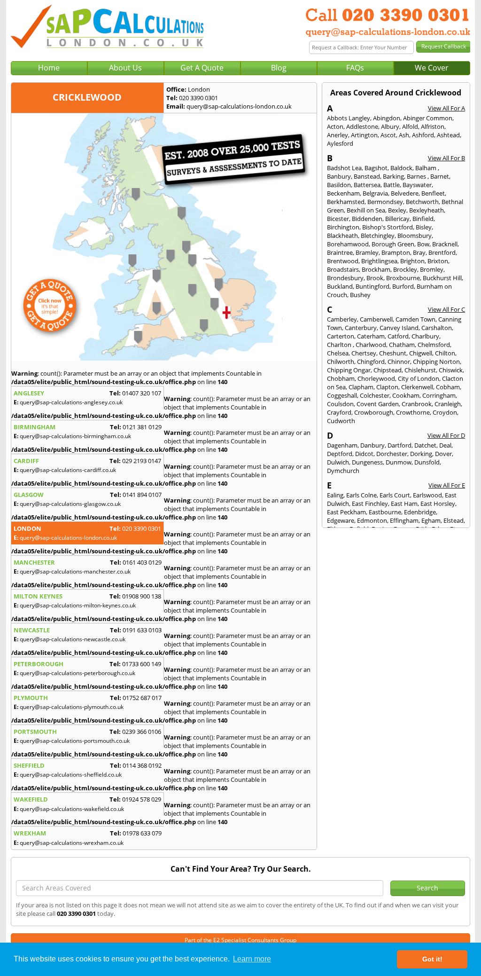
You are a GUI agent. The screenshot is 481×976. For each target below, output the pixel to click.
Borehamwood (348, 244)
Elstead (453, 520)
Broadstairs (343, 269)
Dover (443, 453)
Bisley (424, 227)
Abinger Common (427, 118)
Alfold (410, 126)
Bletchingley (378, 235)
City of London (418, 378)
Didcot (364, 453)
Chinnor (399, 361)
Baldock (401, 168)
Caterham (371, 336)
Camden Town (415, 319)
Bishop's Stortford (387, 227)
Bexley (397, 210)
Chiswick (451, 370)
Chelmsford (434, 344)
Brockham (376, 269)
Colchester (374, 395)
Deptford (339, 453)
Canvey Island (399, 327)
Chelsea (338, 353)
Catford (398, 336)
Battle (391, 185)
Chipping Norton (436, 361)
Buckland (340, 286)
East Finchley (370, 503)
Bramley (367, 252)
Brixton (437, 261)
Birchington (343, 227)
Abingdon (386, 118)
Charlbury (425, 336)
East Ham (404, 503)
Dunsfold (427, 462)
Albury (390, 126)
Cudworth (341, 421)
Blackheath (342, 235)
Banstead (367, 176)
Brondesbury (345, 278)
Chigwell (420, 353)
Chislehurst (420, 370)
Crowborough (373, 412)
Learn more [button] (252, 959)
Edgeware (340, 520)
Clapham (361, 387)
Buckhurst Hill (442, 278)
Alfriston (432, 126)
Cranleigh (447, 404)
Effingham (404, 520)
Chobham (341, 378)
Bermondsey (385, 201)
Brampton (395, 252)
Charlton (340, 344)
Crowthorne (413, 412)
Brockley (405, 269)
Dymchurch (343, 470)
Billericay (397, 218)
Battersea (367, 185)
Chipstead (387, 370)
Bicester (338, 218)
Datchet (425, 445)
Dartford (399, 445)
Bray (419, 252)
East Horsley (437, 503)
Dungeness (367, 462)
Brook (374, 278)
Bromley (431, 269)
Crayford (339, 412)
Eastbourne (385, 512)
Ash (404, 135)
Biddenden (367, 218)
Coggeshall (342, 395)
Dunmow (398, 462)
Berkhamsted (346, 201)
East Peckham (346, 512)
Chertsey (363, 353)
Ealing (335, 495)
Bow (423, 244)
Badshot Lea (344, 168)
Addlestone (362, 126)
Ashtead (448, 135)
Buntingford (372, 286)
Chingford (371, 361)
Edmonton (372, 520)
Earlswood (427, 495)
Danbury (372, 445)
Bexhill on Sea (366, 210)
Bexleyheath (426, 210)
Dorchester (391, 453)
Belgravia (375, 193)
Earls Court (395, 495)
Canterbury (361, 327)
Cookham (405, 395)
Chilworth (340, 361)
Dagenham (342, 445)
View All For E (446, 485)
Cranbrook (417, 404)
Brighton (412, 261)
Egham (431, 520)
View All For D (446, 435)
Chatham (402, 344)
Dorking (421, 453)
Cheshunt (392, 353)
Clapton (387, 387)
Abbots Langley (348, 118)
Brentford (442, 252)
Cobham (448, 387)
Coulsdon (340, 404)
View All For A (446, 108)
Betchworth (422, 201)
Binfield (423, 218)
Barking (393, 176)
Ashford (423, 135)
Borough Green (393, 244)
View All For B (446, 158)
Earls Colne (361, 495)
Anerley (337, 135)
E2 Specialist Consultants (246, 940)
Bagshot (376, 168)
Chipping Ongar (349, 370)
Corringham (439, 395)
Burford (403, 286)
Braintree (340, 252)
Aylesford (340, 143)
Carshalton (436, 327)
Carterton (340, 336)
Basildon (339, 185)
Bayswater (417, 185)
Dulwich (338, 462)
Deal (445, 445)
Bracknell (445, 244)
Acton (335, 126)
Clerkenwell (417, 387)
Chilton (445, 353)
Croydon (445, 412)
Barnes (417, 176)
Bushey (360, 295)
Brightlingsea (379, 261)
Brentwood (342, 261)
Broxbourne (403, 278)
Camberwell (376, 319)
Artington (364, 135)
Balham (426, 168)
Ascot (388, 135)
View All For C (446, 309)
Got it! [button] (432, 959)
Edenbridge (420, 512)
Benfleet (433, 193)
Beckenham (343, 193)
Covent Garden (378, 404)
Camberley (342, 319)
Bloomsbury (414, 235)
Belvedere (405, 193)
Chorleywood (376, 378)
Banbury (339, 176)
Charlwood (371, 344)
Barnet (439, 176)
